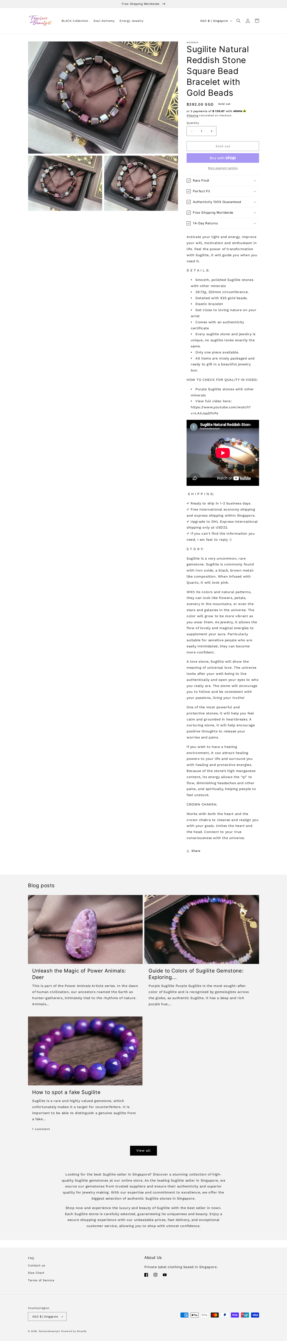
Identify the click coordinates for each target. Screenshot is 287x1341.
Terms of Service (41, 1280)
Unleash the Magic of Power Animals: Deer (79, 974)
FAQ (31, 1258)
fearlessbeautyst (49, 1331)
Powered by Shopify (74, 1331)
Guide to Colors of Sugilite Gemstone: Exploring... (196, 974)
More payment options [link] (223, 168)
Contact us (36, 1265)
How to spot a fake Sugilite (66, 1092)
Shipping (192, 115)
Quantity (193, 122)
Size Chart (36, 1272)
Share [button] (195, 850)
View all (143, 1150)
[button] (238, 20)
